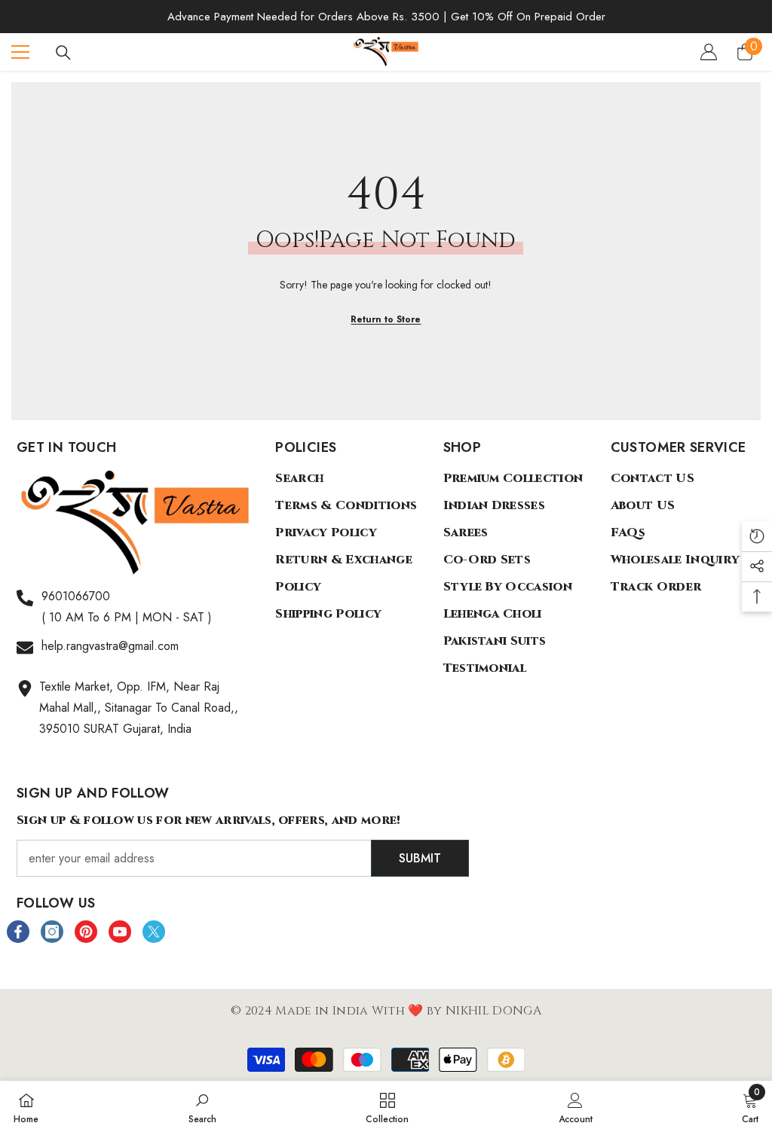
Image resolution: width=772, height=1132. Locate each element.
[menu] (20, 52)
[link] (202, 1106)
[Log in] (708, 52)
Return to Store (386, 319)
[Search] (63, 53)
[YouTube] (120, 931)
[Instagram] (52, 931)
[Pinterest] (86, 931)
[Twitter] (153, 931)
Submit (420, 858)
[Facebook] (18, 931)
